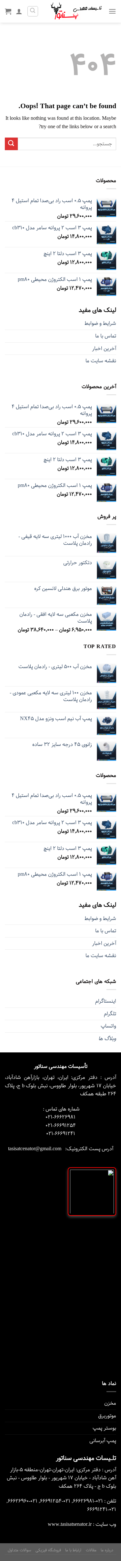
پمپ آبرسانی (102, 1441)
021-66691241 (60, 1134)
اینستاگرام (105, 1001)
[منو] (112, 11)
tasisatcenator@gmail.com (34, 1149)
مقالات (91, 1550)
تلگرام (110, 1014)
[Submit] (11, 144)
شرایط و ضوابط (100, 323)
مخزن (110, 1403)
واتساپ (108, 1026)
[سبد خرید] (8, 11)
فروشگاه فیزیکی (48, 1550)
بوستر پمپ (104, 1428)
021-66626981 (60, 1117)
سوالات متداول (19, 1550)
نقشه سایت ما (101, 361)
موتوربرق (107, 1416)
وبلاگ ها (107, 1039)
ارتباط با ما (73, 1550)
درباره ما (107, 1550)
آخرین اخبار (104, 349)
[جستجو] (32, 11)
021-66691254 (60, 1126)
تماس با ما (105, 336)
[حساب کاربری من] (19, 11)
